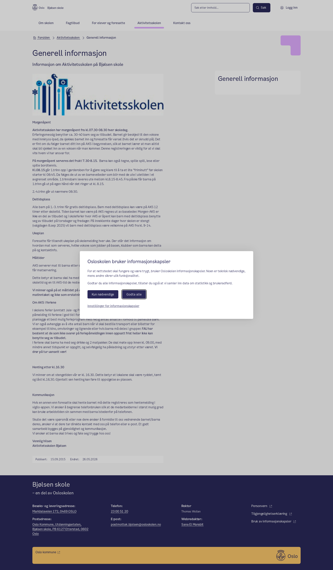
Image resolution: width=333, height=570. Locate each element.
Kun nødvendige (103, 294)
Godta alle (134, 294)
